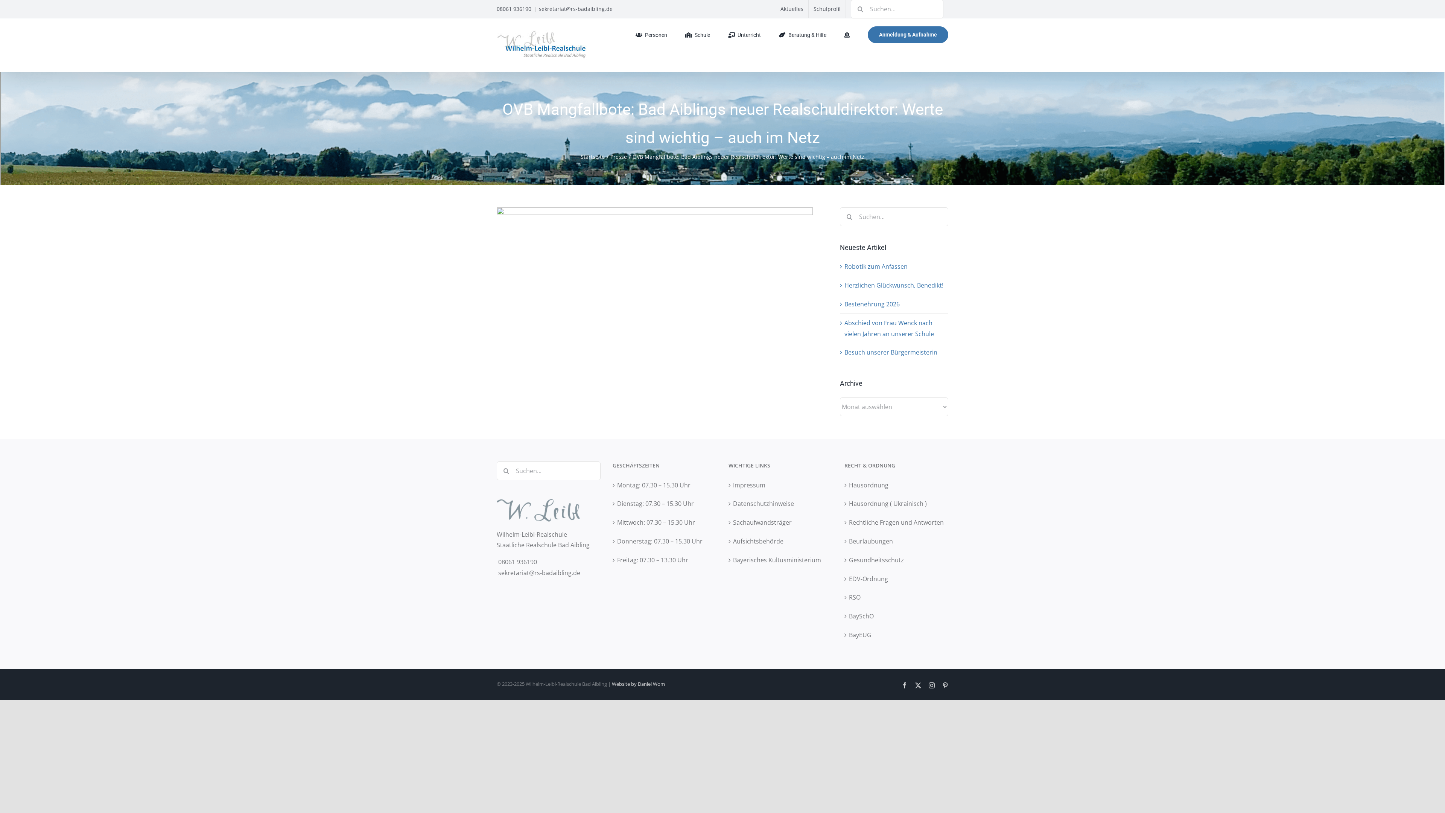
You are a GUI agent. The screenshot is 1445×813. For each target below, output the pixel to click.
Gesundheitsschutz (876, 560)
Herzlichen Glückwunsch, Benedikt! (893, 285)
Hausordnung (868, 485)
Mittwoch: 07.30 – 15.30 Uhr (656, 522)
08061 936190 (514, 8)
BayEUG (860, 635)
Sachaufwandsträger (762, 522)
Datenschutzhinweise (763, 503)
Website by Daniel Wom (638, 684)
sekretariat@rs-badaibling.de (576, 8)
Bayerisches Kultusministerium (777, 560)
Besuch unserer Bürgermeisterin (890, 352)
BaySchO (861, 616)
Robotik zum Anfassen (876, 266)
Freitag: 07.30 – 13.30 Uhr (652, 560)
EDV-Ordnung (868, 579)
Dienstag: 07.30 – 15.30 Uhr (655, 503)
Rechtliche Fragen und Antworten (896, 522)
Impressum (749, 485)
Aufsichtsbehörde (758, 541)
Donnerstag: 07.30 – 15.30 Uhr (660, 541)
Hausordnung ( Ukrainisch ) (888, 503)
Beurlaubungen (871, 541)
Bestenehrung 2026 (872, 304)
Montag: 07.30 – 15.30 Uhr (654, 485)
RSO (855, 597)
